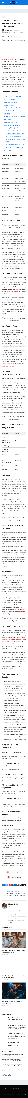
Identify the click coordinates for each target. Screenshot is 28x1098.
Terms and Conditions (9, 1094)
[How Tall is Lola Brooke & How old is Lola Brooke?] (14, 47)
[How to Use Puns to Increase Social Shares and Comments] (4, 1019)
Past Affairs (7, 113)
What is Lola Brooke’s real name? (15, 133)
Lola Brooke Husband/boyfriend (13, 108)
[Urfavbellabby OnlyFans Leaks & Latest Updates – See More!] (14, 965)
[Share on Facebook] (8, 36)
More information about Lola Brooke (14, 116)
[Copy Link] (17, 36)
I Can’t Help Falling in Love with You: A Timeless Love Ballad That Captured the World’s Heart (17, 1027)
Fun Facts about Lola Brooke (12, 125)
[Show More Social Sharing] (20, 36)
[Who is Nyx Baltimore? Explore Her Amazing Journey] (14, 991)
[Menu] (3, 2)
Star (6, 11)
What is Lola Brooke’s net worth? (15, 144)
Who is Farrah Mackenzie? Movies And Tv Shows (8, 895)
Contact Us (16, 7)
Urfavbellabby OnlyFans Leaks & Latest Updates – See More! (14, 976)
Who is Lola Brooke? (9, 99)
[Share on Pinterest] (14, 36)
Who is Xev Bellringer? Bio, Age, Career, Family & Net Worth (14, 951)
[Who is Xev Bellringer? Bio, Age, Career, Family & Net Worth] (14, 940)
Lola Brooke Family (9, 105)
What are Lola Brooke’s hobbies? (15, 147)
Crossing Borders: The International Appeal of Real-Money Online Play (15, 1044)
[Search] (25, 2)
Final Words (7, 150)
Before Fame (7, 119)
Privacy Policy (6, 7)
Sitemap (24, 1094)
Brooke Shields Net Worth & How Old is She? (20, 895)
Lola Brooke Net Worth (10, 122)
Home (2, 11)
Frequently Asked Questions (12, 128)
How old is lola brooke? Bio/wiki (13, 96)
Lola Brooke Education (10, 102)
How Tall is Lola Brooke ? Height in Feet (15, 111)
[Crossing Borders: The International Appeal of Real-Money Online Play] (4, 1044)
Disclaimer (18, 1094)
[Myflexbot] (14, 2)
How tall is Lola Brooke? (12, 131)
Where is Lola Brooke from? (13, 136)
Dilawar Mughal (9, 30)
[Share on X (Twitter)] (11, 36)
